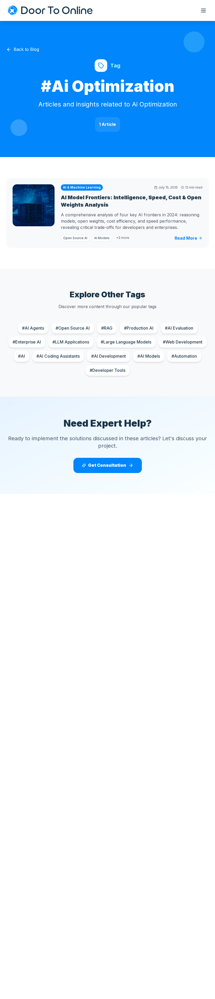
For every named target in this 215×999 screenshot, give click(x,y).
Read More (186, 238)
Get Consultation (107, 465)
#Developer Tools (107, 370)
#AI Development (108, 356)
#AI (21, 356)
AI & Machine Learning (82, 187)
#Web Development (182, 342)
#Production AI (138, 328)
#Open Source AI (73, 328)
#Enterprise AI (27, 342)
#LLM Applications (70, 342)
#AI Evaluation (179, 328)
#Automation (184, 356)
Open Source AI (75, 238)
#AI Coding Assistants (58, 356)
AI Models (102, 238)
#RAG (106, 328)
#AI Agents (33, 328)
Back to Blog (26, 49)
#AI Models (148, 356)
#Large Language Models (126, 342)
